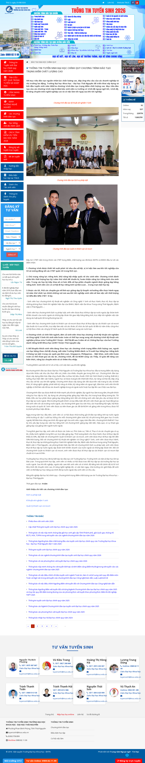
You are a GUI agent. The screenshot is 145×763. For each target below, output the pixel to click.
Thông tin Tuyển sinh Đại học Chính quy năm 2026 (11, 66)
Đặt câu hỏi (11, 356)
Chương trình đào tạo (60, 727)
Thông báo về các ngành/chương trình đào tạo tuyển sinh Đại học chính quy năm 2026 (64, 555)
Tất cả (7, 360)
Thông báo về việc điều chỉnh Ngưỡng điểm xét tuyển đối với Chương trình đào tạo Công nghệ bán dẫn (71, 583)
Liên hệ (111, 2)
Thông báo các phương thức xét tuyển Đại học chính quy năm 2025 (56, 612)
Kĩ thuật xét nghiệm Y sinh (37, 500)
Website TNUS (123, 2)
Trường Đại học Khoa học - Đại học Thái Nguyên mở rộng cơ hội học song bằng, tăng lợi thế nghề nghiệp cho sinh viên (133, 64)
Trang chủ (49, 714)
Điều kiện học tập (58, 733)
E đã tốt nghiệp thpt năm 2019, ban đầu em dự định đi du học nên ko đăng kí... (11, 292)
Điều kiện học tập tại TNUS (11, 176)
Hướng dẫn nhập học (11, 167)
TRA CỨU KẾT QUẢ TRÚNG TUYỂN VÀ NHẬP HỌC (12, 81)
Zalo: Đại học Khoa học (29, 668)
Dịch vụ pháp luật (33, 494)
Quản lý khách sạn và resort (38, 506)
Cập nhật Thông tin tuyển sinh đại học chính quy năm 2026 (52, 527)
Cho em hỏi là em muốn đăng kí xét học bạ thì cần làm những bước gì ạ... (11, 307)
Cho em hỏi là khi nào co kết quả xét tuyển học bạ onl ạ (11, 277)
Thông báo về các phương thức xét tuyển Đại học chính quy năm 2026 (57, 561)
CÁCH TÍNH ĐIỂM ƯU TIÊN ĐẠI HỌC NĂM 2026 (11, 136)
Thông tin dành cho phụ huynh (11, 196)
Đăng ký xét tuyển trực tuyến (12, 148)
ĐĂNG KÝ (12, 254)
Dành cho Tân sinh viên (11, 186)
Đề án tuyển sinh (12, 158)
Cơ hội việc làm (57, 738)
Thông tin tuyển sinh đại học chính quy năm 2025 (49, 600)
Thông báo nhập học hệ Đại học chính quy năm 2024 (50, 617)
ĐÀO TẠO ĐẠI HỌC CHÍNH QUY (43, 62)
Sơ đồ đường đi (93, 714)
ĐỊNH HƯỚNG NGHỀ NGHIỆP (10, 104)
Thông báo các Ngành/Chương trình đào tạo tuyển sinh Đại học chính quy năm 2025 (63, 606)
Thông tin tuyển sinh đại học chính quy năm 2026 (49, 549)
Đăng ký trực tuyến (130, 760)
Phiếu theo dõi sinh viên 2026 (40, 521)
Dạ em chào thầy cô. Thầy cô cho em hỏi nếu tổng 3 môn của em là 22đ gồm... (10, 340)
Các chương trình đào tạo (12, 115)
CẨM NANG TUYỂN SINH (12, 93)
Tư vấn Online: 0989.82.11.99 (41, 760)
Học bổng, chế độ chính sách (12, 124)
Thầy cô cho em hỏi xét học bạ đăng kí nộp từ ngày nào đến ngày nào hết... (12, 324)
